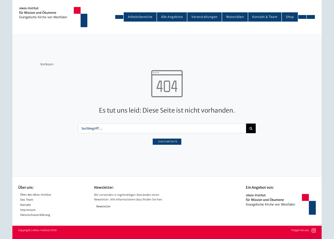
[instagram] (314, 230)
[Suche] (311, 17)
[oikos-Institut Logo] (53, 8)
